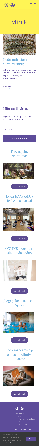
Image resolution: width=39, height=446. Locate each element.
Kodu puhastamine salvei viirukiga (17, 61)
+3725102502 (21, 424)
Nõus (31, 439)
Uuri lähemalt (19, 186)
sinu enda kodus (19, 250)
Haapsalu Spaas (19, 302)
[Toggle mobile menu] (35, 3)
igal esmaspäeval (19, 198)
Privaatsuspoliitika (23, 429)
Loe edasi (6, 89)
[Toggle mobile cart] (31, 3)
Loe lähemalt (7, 443)
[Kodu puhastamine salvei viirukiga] (19, 44)
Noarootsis (19, 153)
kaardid (19, 354)
